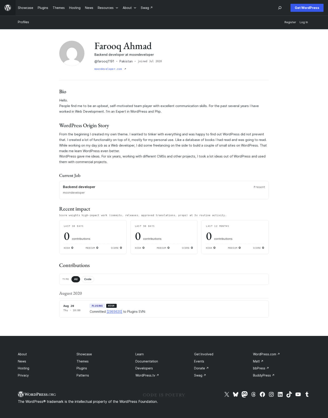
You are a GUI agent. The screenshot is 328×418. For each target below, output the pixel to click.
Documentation (146, 361)
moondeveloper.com (108, 69)
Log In (304, 22)
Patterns (83, 375)
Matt (258, 361)
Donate (201, 368)
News (22, 361)
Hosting (23, 368)
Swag (200, 375)
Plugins (82, 368)
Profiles (23, 22)
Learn (139, 354)
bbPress (261, 368)
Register (290, 22)
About (22, 354)
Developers (144, 368)
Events (199, 361)
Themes (83, 361)
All (75, 279)
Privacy (23, 375)
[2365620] (114, 311)
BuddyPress (264, 375)
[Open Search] (280, 8)
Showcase (84, 354)
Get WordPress (307, 8)
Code (87, 279)
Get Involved (203, 354)
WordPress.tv (147, 375)
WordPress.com (266, 354)
